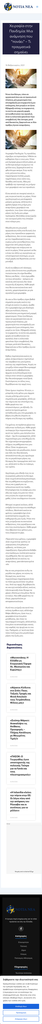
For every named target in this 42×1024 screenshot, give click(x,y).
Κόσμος (23, 954)
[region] (21, 1000)
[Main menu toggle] (37, 6)
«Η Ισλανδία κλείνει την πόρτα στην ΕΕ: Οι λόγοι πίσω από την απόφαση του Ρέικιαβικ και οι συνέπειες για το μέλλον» (20, 801)
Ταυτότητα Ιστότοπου (24, 973)
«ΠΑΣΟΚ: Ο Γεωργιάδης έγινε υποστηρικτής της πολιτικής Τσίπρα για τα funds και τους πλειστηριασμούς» (20, 765)
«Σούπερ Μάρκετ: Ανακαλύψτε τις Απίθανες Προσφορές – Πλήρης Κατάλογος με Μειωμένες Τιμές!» (20, 729)
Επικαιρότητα (23, 942)
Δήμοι (23, 950)
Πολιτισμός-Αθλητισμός (23, 958)
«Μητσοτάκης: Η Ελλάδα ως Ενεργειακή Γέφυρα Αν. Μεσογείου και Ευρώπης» (20, 663)
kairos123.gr (29, 871)
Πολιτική (23, 946)
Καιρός (17, 871)
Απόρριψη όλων (21, 1019)
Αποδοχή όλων (21, 1006)
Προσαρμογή (21, 1013)
